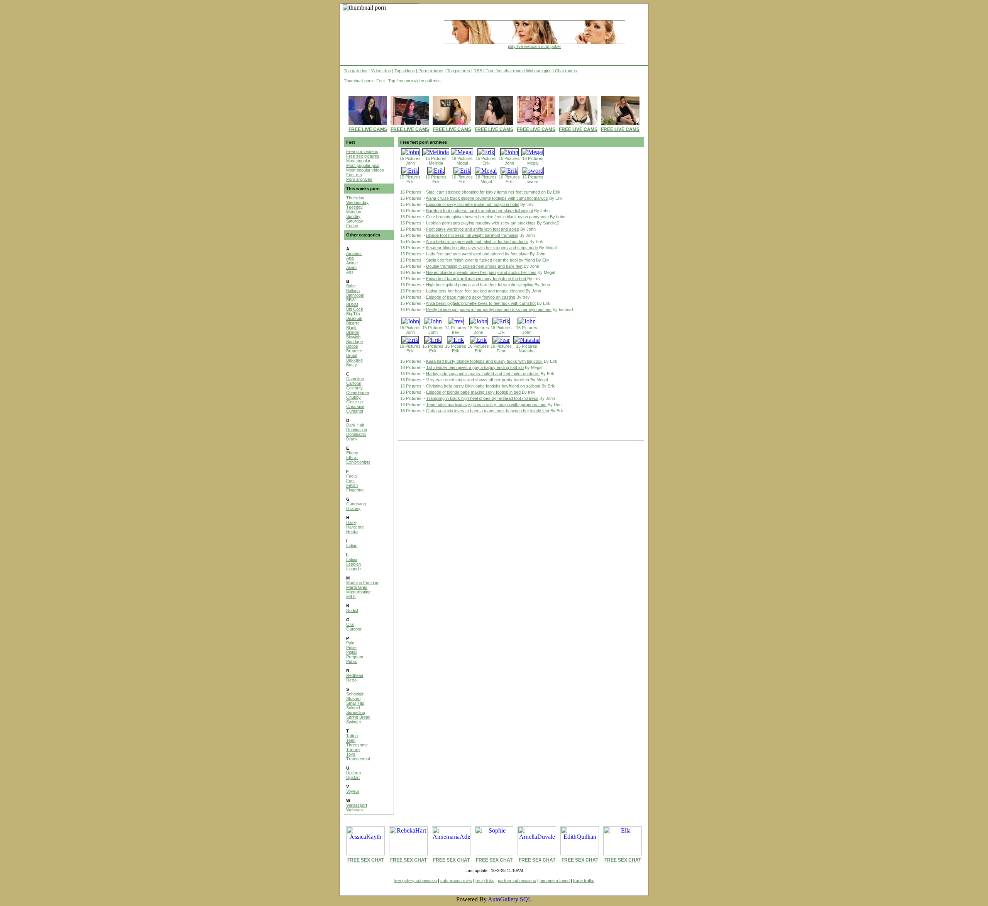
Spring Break (358, 717)
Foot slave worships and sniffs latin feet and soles (472, 229)
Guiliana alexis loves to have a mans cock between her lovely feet (487, 410)
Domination (356, 429)
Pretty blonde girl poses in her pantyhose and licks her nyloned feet (489, 309)
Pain (350, 643)
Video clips (381, 70)
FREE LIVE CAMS (368, 129)
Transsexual (358, 758)
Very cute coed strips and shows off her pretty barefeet (477, 379)
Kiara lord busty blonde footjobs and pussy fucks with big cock (484, 361)
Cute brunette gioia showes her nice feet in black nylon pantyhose (487, 216)
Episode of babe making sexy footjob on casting (470, 297)
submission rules (456, 880)
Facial (351, 476)
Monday (353, 211)
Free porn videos (362, 151)
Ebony (352, 452)
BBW (350, 299)
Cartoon (353, 383)
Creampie (355, 406)
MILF (351, 596)
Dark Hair (355, 425)
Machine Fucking (362, 582)
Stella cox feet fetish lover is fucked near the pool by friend (480, 260)
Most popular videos (365, 170)
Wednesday (357, 202)
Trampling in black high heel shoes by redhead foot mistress (482, 398)
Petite (351, 647)
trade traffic (583, 880)
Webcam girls (539, 70)
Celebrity (354, 388)
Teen (350, 740)
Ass (350, 272)
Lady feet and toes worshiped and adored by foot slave (477, 254)
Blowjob (353, 337)
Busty (351, 364)
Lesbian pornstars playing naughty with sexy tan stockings (481, 223)
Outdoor (354, 629)
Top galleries (355, 70)
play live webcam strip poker (534, 46)
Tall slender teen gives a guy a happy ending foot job (475, 367)
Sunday (353, 216)
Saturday (354, 221)
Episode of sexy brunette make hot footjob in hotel (472, 204)
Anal (350, 258)
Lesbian (353, 564)
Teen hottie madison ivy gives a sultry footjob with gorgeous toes (486, 404)
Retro (351, 680)
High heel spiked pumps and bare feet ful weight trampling (479, 284)
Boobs (352, 346)
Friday (352, 225)
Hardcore (355, 527)
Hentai (352, 531)
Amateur (354, 253)
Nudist (352, 610)
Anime (352, 262)
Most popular (358, 160)
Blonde (352, 332)
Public (351, 661)
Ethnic (352, 457)
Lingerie (353, 568)
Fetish (352, 485)
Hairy (351, 522)
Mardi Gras (356, 587)
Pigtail (351, 652)
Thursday (355, 197)
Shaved (353, 698)
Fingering (355, 490)
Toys (350, 754)
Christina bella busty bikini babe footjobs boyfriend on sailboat (483, 386)
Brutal (351, 355)
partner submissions (517, 880)
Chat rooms (566, 70)
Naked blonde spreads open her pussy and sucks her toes (481, 272)
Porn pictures (430, 70)
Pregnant (354, 656)
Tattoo (352, 735)
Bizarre (353, 323)
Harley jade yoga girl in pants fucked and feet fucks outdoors (483, 373)
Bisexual (354, 318)
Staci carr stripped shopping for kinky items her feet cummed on (486, 192)
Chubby (353, 397)
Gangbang (356, 503)
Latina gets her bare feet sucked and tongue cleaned (475, 291)
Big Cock (354, 309)
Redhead (354, 675)
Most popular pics (362, 165)
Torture (353, 749)
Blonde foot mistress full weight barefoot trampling (472, 235)
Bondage (354, 341)
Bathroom (355, 295)
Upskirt (353, 777)
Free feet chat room (504, 70)
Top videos (404, 70)
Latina (351, 559)
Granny (353, 508)
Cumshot (354, 411)
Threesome (357, 745)
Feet (380, 80)
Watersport (356, 805)
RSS (478, 70)
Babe (351, 286)
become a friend (555, 880)
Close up (354, 401)
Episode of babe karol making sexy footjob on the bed (476, 278)
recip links (484, 880)
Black (351, 327)
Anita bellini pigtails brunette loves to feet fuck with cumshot (481, 303)
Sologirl (353, 707)
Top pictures (458, 70)
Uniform (353, 772)
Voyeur (352, 791)
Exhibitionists (358, 462)
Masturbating (358, 592)
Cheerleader (357, 392)
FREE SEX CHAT (365, 860)
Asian (351, 267)
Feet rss (354, 174)
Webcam (354, 809)
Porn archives (359, 179)
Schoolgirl (355, 694)
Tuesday (354, 207)
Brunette (354, 350)
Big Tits (353, 313)
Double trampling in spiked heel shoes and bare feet (474, 266)
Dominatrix (356, 434)
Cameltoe (355, 378)
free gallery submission (415, 880)
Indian (351, 545)
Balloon (353, 290)
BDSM (352, 304)
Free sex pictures (362, 156)
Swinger (353, 721)
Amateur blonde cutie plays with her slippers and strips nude (482, 247)
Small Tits (355, 703)
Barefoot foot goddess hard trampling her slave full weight (479, 210)
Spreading (355, 712)
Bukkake (354, 360)
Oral (350, 624)
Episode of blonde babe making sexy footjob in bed (473, 392)
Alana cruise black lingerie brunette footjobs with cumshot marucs (487, 198)
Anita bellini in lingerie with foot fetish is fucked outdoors (477, 241)
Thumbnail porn (358, 80)
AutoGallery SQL (510, 899)
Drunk (352, 439)
